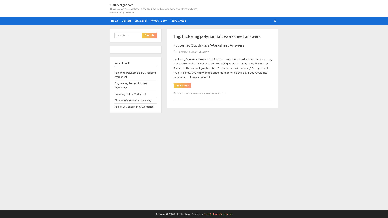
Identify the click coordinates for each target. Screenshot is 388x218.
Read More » (183, 86)
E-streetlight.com (121, 5)
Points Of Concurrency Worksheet (134, 106)
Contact (126, 20)
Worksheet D (218, 93)
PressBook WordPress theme (218, 214)
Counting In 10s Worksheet (130, 94)
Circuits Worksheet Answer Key (132, 100)
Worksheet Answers (200, 93)
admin (205, 51)
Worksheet (183, 93)
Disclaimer (140, 20)
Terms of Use (178, 20)
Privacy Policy (158, 20)
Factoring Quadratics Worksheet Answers (209, 45)
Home (114, 20)
